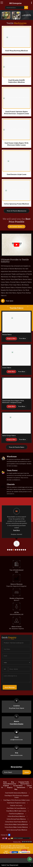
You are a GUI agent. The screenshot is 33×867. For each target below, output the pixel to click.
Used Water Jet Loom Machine (16, 808)
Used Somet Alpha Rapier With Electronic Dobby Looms (16, 144)
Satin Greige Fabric (9, 435)
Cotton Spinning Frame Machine (16, 204)
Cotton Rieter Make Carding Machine (16, 824)
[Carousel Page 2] (9, 549)
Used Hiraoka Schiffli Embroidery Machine (16, 81)
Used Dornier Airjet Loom (16, 174)
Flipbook (6, 785)
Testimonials (21, 787)
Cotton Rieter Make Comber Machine (16, 827)
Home (5, 782)
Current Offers (17, 785)
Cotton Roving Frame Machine (16, 819)
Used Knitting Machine (16, 813)
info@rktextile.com (16, 739)
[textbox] (15, 7)
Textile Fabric (24, 784)
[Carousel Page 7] (19, 549)
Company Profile (23, 782)
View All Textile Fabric (16, 447)
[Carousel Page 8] (21, 549)
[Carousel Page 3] (11, 549)
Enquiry (9, 787)
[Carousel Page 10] (25, 549)
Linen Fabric (6, 367)
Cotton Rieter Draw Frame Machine (16, 822)
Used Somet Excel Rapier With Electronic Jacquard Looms (13, 401)
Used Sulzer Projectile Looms (16, 803)
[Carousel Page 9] (23, 549)
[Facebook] (9, 835)
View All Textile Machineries (16, 211)
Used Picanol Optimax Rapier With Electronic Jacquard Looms (16, 113)
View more (9, 301)
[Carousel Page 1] (8, 549)
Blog (12, 782)
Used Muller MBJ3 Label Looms (16, 811)
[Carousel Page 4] (13, 549)
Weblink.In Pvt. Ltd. (23, 848)
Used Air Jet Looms (16, 805)
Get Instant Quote (16, 226)
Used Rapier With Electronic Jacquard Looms (17, 796)
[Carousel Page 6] (17, 549)
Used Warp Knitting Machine (16, 51)
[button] (16, 724)
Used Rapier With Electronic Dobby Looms (16, 800)
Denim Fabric (7, 334)
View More (22, 338)
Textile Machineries (9, 784)
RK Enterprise (15, 3)
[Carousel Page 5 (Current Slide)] (15, 549)
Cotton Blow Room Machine (16, 816)
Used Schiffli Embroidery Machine (16, 793)
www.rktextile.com (16, 755)
